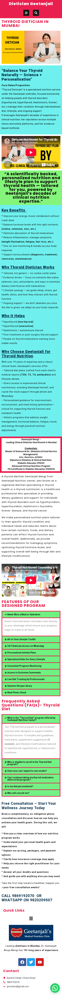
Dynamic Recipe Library (19, 686)
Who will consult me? (18, 793)
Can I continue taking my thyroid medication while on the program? (30, 778)
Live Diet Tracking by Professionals (26, 679)
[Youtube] (40, 962)
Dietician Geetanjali (31, 3)
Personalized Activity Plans (21, 652)
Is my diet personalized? (20, 786)
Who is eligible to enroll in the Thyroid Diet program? (29, 763)
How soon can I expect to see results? (27, 771)
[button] (31, 614)
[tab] (26, 13)
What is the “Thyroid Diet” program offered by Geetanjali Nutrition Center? (31, 719)
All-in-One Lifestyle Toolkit (21, 639)
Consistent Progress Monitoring (24, 666)
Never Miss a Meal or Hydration (23, 614)
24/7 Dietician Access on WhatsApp (25, 646)
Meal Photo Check (16, 692)
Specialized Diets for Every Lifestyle (26, 659)
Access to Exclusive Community (24, 672)
